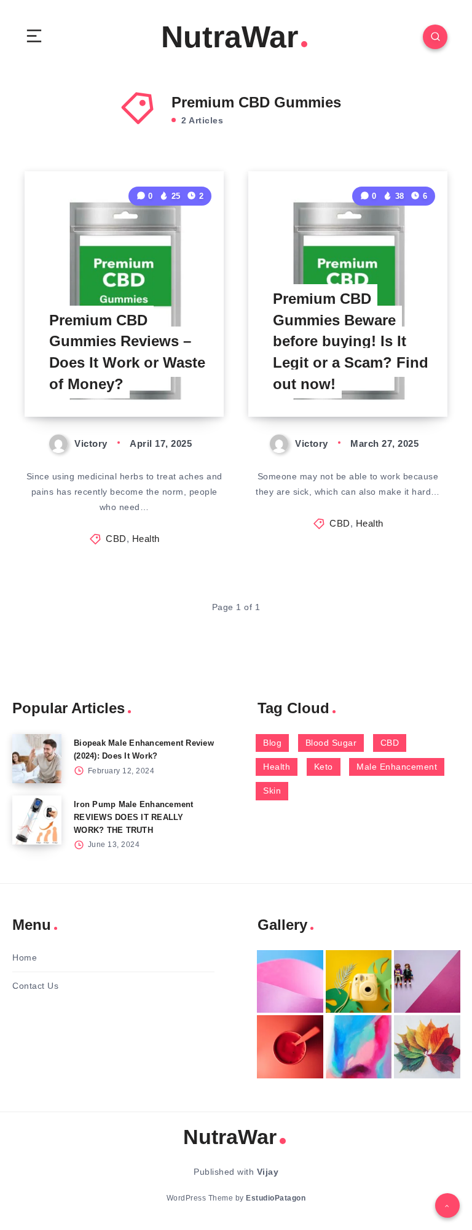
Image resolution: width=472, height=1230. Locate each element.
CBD (116, 538)
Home (24, 957)
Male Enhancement (396, 767)
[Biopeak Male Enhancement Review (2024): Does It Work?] (36, 758)
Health (146, 538)
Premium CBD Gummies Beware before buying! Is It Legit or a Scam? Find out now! (350, 341)
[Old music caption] (427, 981)
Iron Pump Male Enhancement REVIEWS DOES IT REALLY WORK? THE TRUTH (134, 817)
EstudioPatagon (275, 1198)
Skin (272, 790)
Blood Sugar (331, 743)
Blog (272, 743)
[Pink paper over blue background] (290, 981)
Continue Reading (181, 381)
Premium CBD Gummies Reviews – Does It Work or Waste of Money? (127, 352)
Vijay (268, 1172)
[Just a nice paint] (359, 1046)
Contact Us (35, 986)
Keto (323, 767)
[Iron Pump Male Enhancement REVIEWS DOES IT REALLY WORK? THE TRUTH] (36, 820)
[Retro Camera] (359, 981)
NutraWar (229, 37)
